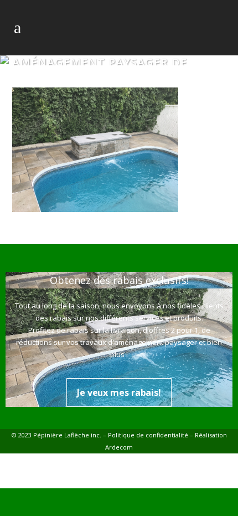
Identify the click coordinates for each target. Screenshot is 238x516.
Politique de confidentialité (148, 435)
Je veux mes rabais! (119, 392)
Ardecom (119, 447)
